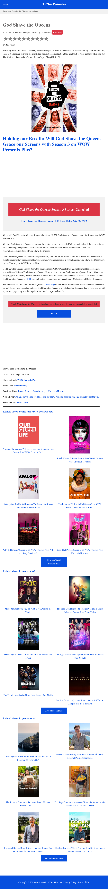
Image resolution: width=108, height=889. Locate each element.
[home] (54, 4)
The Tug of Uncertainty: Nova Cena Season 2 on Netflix (28, 694)
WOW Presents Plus (26, 379)
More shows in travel (54, 858)
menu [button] (5, 4)
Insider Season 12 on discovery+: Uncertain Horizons (41, 391)
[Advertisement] (54, 175)
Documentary (20, 385)
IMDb (29, 278)
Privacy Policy (69, 882)
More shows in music (54, 710)
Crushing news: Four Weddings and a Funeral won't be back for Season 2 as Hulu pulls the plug (56, 396)
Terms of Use (84, 882)
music (19, 402)
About (59, 882)
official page (49, 284)
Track (54, 314)
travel (25, 402)
